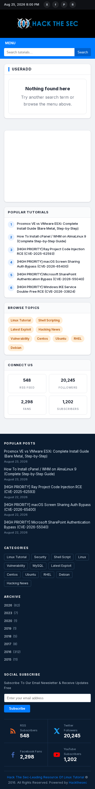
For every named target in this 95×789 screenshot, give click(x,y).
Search (83, 52)
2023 (8, 613)
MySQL (38, 566)
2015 (7, 659)
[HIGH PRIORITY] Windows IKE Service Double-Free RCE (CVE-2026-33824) (46, 289)
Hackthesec (78, 782)
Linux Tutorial (21, 320)
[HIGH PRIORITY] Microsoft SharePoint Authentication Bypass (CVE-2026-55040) (50, 276)
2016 (7, 652)
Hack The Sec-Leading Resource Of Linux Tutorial (45, 777)
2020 (8, 621)
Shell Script (62, 557)
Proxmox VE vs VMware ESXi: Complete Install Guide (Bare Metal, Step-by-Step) (48, 225)
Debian (16, 348)
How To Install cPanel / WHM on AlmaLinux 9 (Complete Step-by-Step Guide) (51, 238)
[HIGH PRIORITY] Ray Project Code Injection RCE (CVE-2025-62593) (51, 251)
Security (40, 557)
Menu (10, 43)
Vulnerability (20, 338)
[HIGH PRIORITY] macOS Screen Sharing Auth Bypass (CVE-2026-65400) (48, 263)
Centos (42, 338)
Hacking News (49, 329)
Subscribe (17, 708)
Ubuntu (60, 338)
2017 (7, 644)
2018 (7, 636)
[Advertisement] (48, 165)
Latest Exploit (21, 329)
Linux (82, 557)
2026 (8, 605)
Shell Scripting (49, 320)
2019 (7, 628)
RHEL (78, 338)
